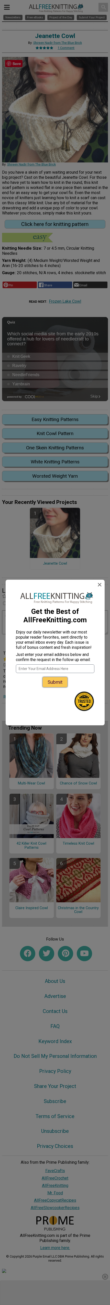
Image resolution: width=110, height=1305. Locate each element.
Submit (55, 682)
